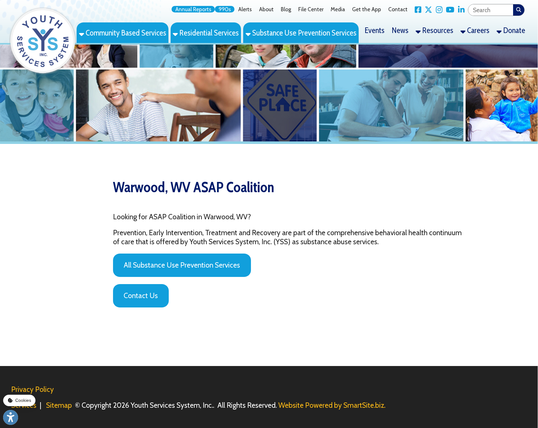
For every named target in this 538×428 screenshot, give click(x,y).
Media (338, 9)
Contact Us (141, 295)
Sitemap (59, 405)
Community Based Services (125, 32)
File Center (310, 9)
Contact (398, 9)
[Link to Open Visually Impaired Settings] (10, 417)
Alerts (245, 9)
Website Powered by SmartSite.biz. (331, 405)
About (266, 9)
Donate (513, 30)
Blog (286, 9)
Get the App (366, 9)
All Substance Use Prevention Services (182, 265)
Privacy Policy (32, 389)
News (400, 30)
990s (225, 9)
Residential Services (208, 32)
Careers (477, 30)
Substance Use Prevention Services (303, 32)
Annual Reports (193, 9)
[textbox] (490, 10)
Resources (437, 30)
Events (375, 30)
